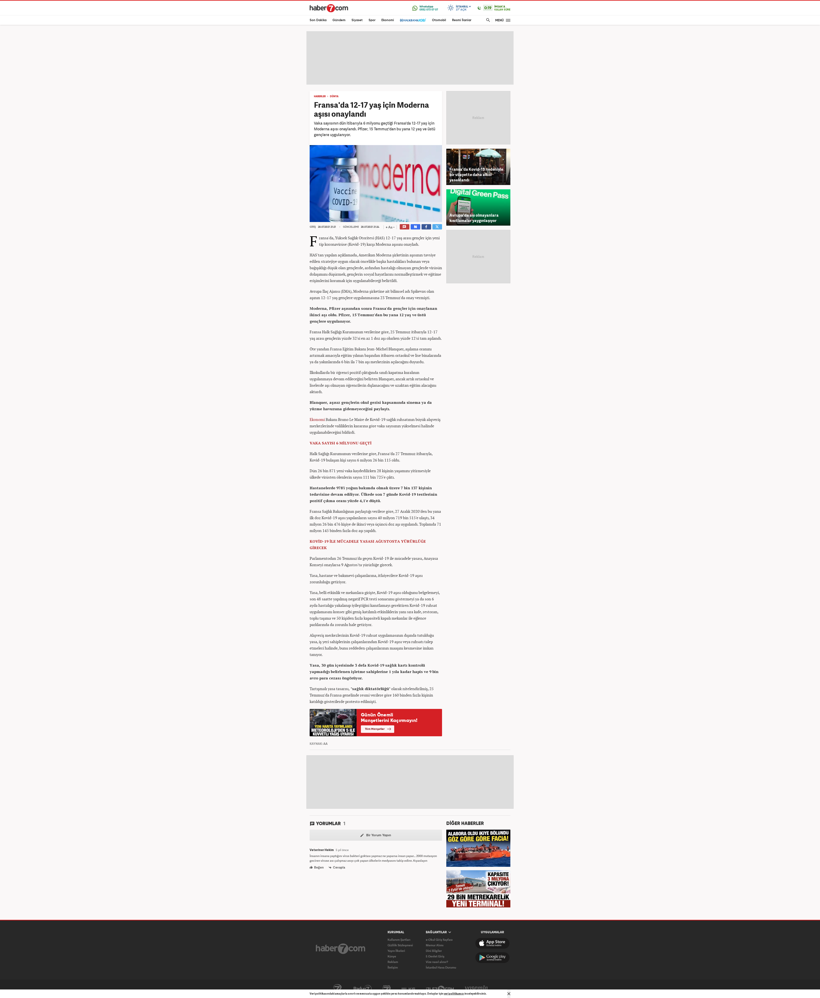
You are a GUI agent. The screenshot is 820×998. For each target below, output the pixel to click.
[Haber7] (329, 8)
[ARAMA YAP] (487, 20)
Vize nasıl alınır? (437, 962)
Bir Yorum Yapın (378, 835)
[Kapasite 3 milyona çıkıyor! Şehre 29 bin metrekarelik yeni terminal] (478, 888)
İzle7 (440, 989)
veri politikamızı (454, 993)
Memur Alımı (435, 945)
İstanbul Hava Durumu (441, 967)
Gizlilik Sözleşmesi (400, 945)
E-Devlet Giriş (435, 956)
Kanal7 (337, 989)
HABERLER (320, 96)
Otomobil (439, 20)
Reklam (393, 962)
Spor (372, 20)
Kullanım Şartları (399, 940)
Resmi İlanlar (461, 20)
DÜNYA (334, 96)
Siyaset (357, 20)
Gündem (339, 20)
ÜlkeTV (408, 989)
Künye (392, 956)
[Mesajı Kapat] (508, 993)
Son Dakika (318, 20)
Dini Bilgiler (434, 951)
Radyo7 (363, 989)
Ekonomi (387, 20)
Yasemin (476, 989)
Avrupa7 (386, 989)
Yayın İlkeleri (396, 951)
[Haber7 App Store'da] (492, 943)
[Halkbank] (413, 20)
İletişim (393, 967)
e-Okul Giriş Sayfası (439, 940)
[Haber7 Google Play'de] (492, 957)
